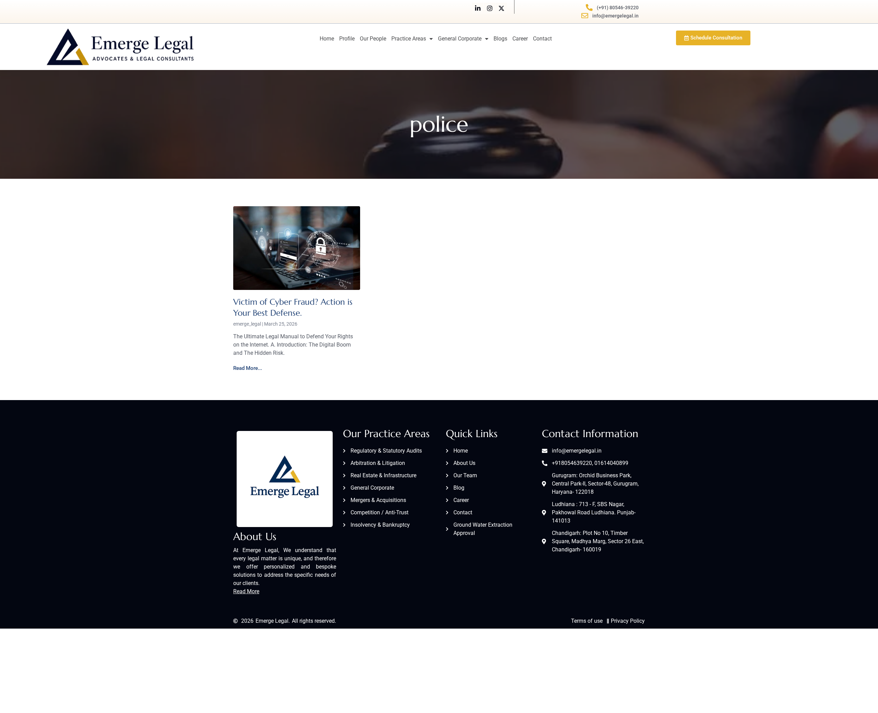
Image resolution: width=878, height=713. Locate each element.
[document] (439, 356)
